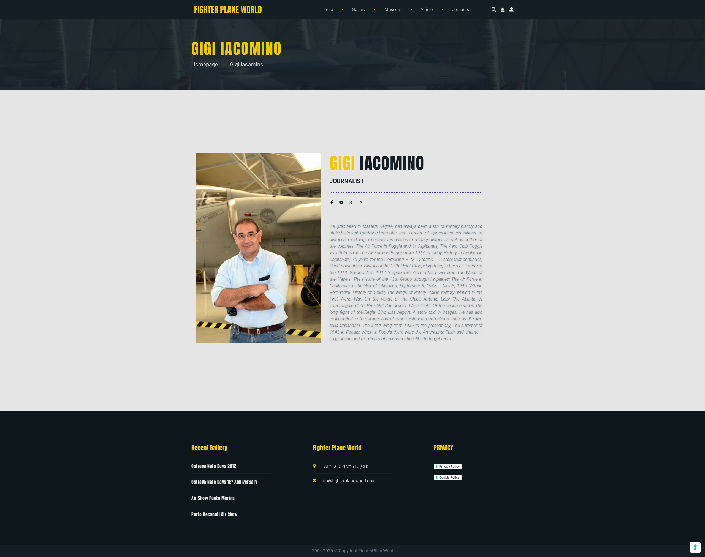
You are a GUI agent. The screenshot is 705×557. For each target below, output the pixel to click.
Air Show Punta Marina (213, 498)
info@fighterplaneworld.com (348, 480)
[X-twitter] (351, 202)
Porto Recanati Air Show (214, 514)
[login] (511, 9)
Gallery (358, 9)
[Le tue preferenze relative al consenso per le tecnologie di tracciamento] (695, 547)
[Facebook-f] (332, 202)
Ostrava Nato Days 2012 (213, 466)
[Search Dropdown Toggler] (494, 9)
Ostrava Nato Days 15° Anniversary (224, 482)
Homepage (204, 64)
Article (427, 9)
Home (327, 9)
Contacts (460, 9)
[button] (502, 9)
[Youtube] (341, 202)
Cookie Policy (449, 477)
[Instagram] (361, 202)
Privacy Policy (449, 466)
